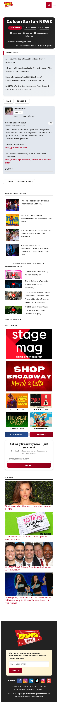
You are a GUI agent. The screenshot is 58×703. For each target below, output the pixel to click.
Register (34, 5)
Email (8, 101)
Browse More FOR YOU (27, 263)
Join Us (43, 686)
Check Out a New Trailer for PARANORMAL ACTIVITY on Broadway (37, 284)
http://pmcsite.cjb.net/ (16, 147)
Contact (33, 686)
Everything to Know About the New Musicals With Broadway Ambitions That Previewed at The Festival (28, 600)
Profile (18, 112)
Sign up (29, 465)
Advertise (16, 686)
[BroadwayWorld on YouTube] (49, 680)
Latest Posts (30, 28)
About (25, 686)
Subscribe (22, 101)
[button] (49, 5)
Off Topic (44, 28)
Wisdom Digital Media (36, 693)
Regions (31, 689)
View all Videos (12, 319)
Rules (30, 36)
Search (29, 33)
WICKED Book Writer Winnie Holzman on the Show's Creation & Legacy (36, 310)
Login (42, 5)
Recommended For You (15, 193)
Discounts (41, 434)
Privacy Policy (36, 696)
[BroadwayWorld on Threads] (43, 680)
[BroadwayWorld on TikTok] (37, 680)
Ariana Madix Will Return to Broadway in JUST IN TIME (28, 507)
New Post (17, 33)
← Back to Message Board (18, 41)
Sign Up (15, 670)
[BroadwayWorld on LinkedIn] (31, 680)
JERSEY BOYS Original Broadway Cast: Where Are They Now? (28, 568)
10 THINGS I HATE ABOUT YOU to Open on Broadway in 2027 (26, 538)
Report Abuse (42, 33)
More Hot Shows (16, 434)
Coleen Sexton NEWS (15, 122)
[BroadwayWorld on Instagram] (25, 680)
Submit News (19, 689)
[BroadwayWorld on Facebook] (19, 680)
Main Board (15, 28)
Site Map (40, 689)
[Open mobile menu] (54, 5)
